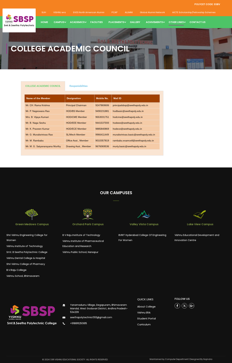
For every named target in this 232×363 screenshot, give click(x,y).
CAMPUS (59, 22)
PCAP (115, 12)
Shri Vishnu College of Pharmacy (25, 264)
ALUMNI (129, 12)
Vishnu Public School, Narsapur (80, 252)
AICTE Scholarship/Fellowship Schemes (194, 12)
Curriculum (144, 324)
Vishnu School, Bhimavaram (22, 276)
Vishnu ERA (143, 312)
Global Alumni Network (152, 12)
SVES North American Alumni (88, 12)
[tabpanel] (92, 123)
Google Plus (191, 305)
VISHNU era (59, 12)
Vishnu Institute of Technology (24, 246)
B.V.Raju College (16, 270)
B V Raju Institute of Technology (81, 235)
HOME (44, 22)
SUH (44, 12)
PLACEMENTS (116, 22)
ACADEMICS (77, 22)
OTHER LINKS (176, 22)
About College (146, 306)
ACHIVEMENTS (154, 22)
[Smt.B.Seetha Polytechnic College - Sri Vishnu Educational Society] (19, 20)
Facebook (177, 305)
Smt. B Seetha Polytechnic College (26, 252)
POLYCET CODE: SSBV (207, 4)
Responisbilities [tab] (78, 86)
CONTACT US (198, 22)
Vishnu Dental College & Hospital (25, 258)
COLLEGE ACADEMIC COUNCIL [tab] (43, 86)
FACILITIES (96, 22)
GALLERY (135, 22)
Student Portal (146, 318)
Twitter (184, 305)
